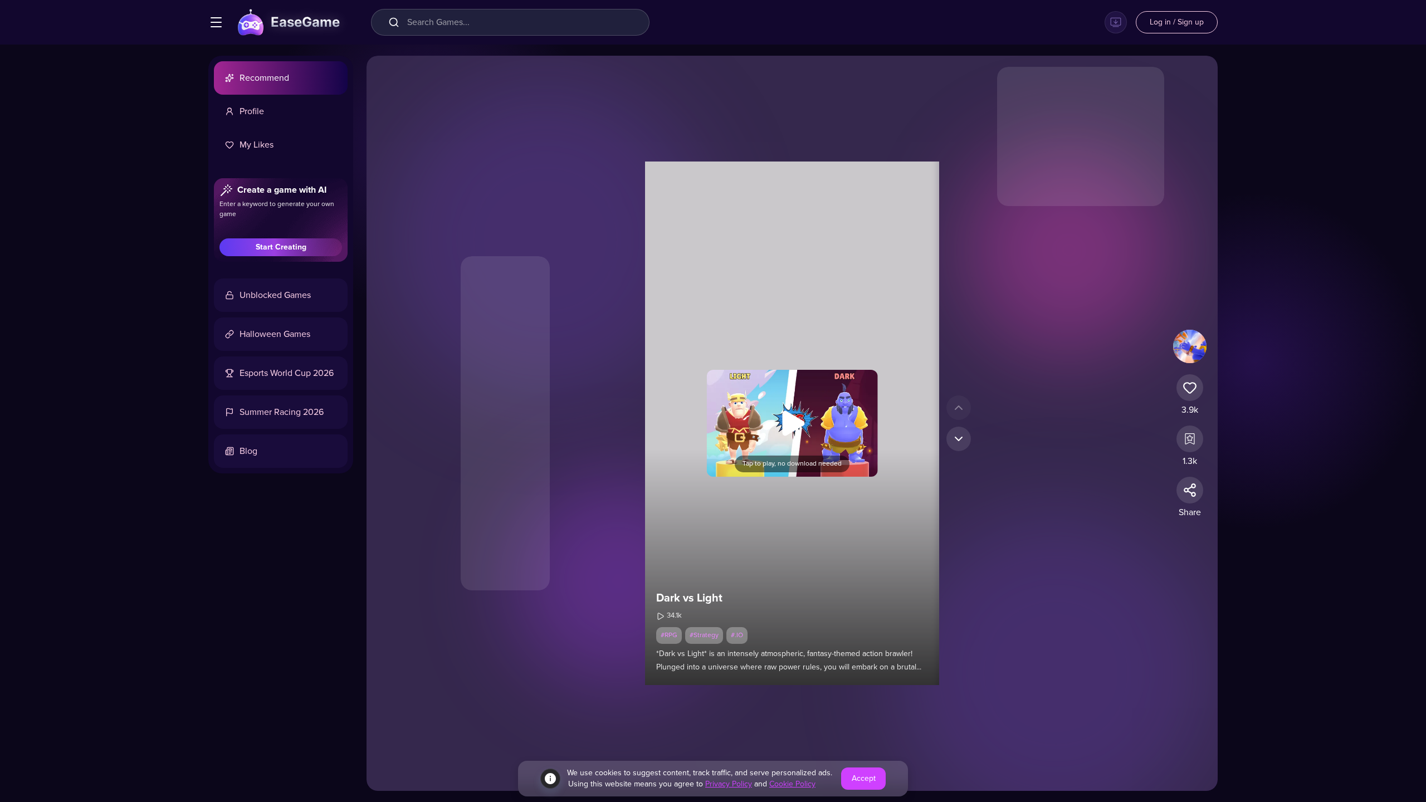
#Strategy (704, 635)
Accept (864, 779)
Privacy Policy (728, 784)
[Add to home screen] (1116, 22)
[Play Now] (792, 423)
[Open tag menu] (216, 22)
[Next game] (958, 439)
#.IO (737, 635)
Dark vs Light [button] (689, 598)
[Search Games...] (396, 22)
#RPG (669, 635)
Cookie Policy (792, 784)
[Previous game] (958, 407)
